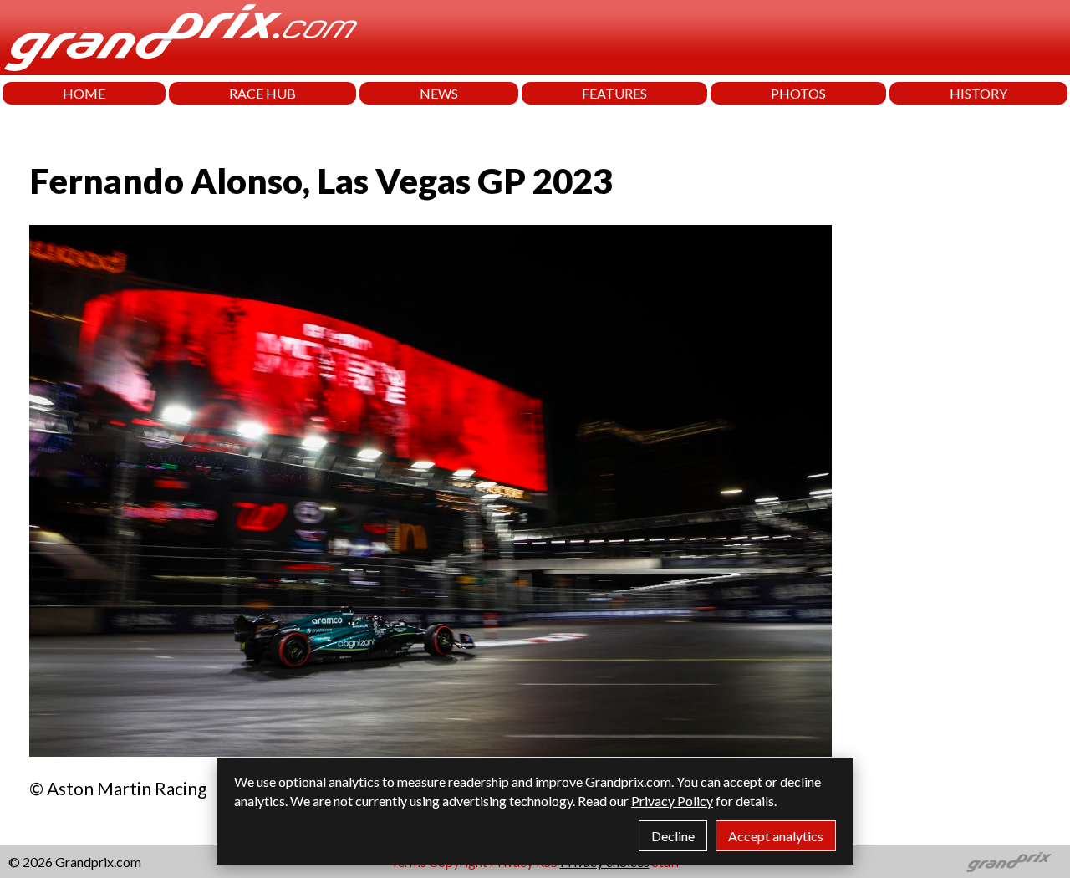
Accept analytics (775, 836)
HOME (84, 93)
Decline (673, 836)
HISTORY (978, 93)
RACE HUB (262, 93)
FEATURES (614, 93)
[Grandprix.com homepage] (1009, 862)
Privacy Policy (672, 801)
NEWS (439, 93)
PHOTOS (798, 93)
